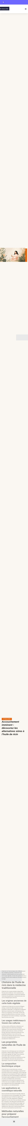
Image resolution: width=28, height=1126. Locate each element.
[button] (3, 2)
